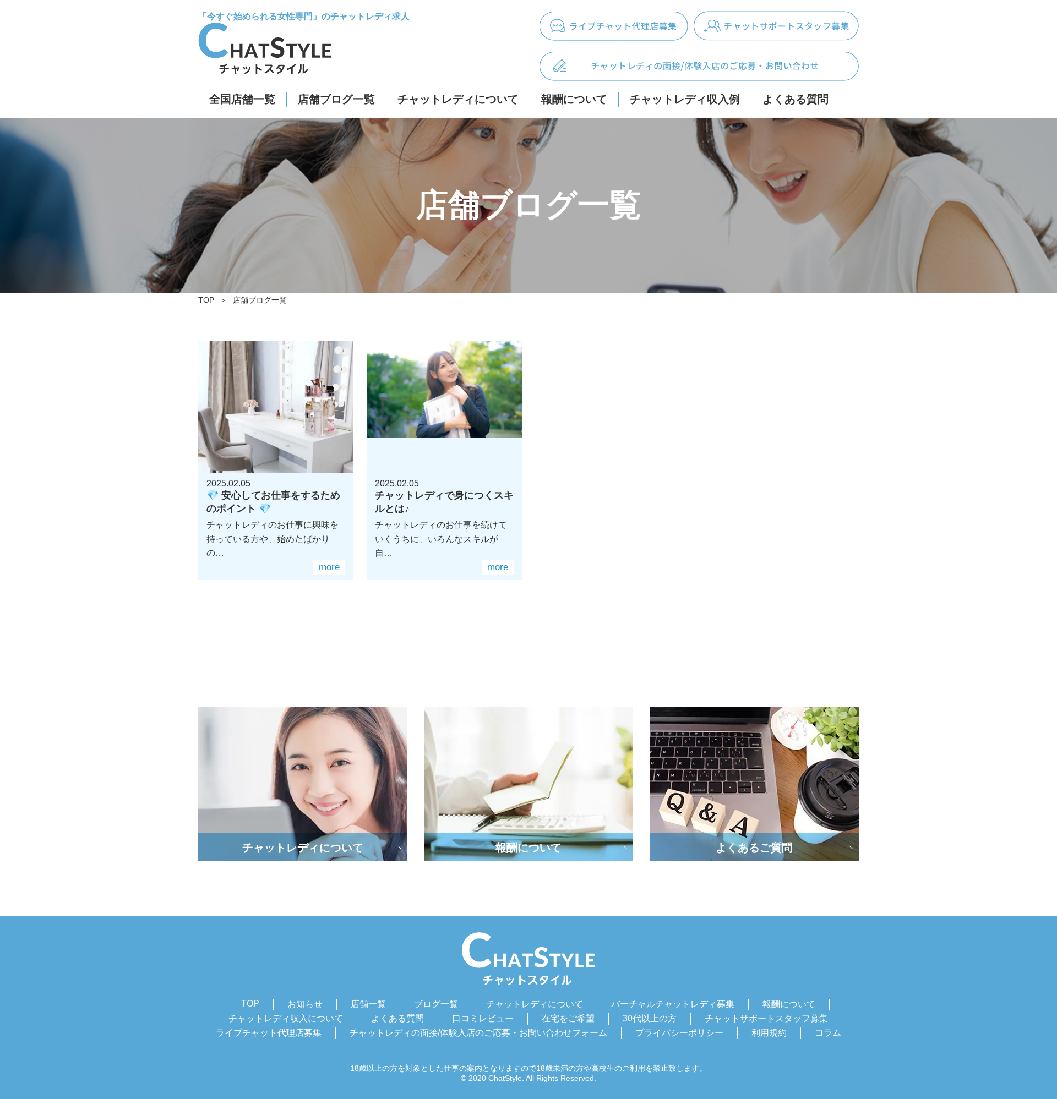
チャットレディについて (458, 99)
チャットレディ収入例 (685, 99)
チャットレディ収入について (285, 1018)
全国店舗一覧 (242, 99)
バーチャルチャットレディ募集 (672, 1004)
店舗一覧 (368, 1004)
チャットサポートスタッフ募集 (766, 1018)
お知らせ (305, 1004)
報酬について (574, 99)
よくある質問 (795, 99)
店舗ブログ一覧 (336, 99)
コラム (828, 1032)
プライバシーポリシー (679, 1032)
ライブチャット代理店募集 (269, 1032)
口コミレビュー (483, 1018)
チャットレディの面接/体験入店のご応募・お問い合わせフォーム (478, 1032)
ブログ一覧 (436, 1004)
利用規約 (769, 1032)
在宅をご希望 (568, 1018)
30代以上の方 (650, 1018)
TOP (206, 300)
